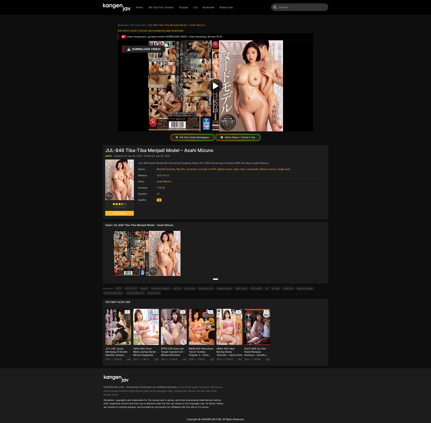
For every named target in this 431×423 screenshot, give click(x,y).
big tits (177, 288)
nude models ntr (135, 293)
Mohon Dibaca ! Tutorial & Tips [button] (239, 137)
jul (267, 288)
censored (190, 288)
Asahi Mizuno (164, 181)
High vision (240, 169)
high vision (241, 288)
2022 (118, 288)
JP (158, 193)
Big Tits (181, 169)
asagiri (144, 288)
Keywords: (108, 288)
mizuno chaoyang (113, 293)
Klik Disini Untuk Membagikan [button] (194, 137)
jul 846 (275, 288)
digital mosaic (224, 288)
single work (154, 293)
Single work (283, 169)
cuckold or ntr (206, 288)
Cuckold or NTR (207, 169)
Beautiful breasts (166, 169)
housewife (256, 288)
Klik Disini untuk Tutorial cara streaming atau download (150, 30)
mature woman (304, 288)
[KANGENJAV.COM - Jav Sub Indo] (117, 7)
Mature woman (268, 169)
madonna (288, 288)
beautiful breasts (160, 288)
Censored (191, 169)
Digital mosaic (224, 169)
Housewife (252, 169)
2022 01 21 (131, 288)
